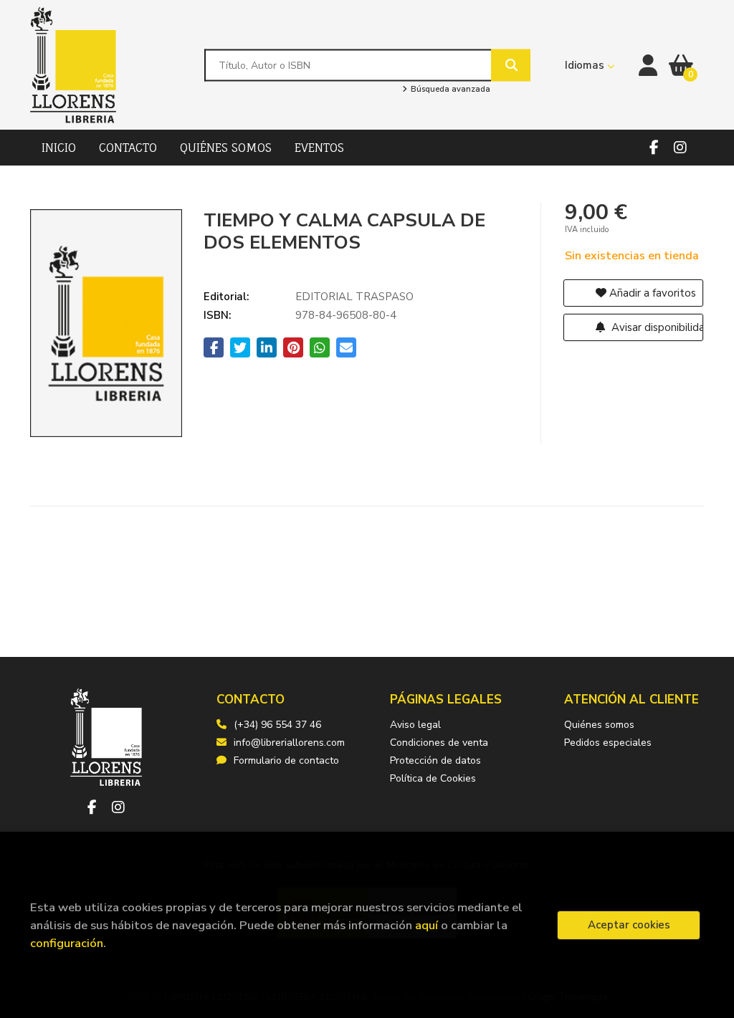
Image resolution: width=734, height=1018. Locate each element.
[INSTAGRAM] (680, 147)
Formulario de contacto (286, 760)
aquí (426, 925)
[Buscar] (510, 65)
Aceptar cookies (629, 925)
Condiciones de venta (439, 742)
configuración (66, 943)
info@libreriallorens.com (289, 742)
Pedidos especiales (608, 742)
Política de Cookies (433, 778)
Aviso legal (415, 724)
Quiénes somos (599, 724)
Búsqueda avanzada (449, 90)
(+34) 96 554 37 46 (277, 724)
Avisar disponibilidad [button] (656, 327)
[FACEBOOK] (653, 147)
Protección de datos (435, 760)
